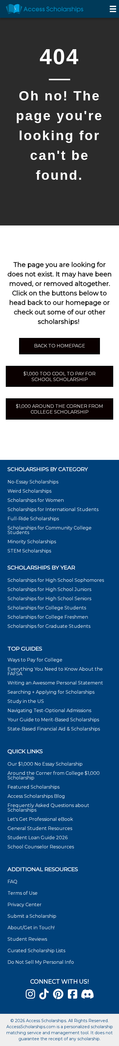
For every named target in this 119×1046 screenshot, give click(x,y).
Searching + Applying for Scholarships (51, 692)
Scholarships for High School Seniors (49, 598)
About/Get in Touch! (31, 927)
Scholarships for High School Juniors (49, 589)
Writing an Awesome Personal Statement (55, 683)
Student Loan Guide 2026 (38, 837)
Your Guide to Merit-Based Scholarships (54, 719)
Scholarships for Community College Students (50, 530)
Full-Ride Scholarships (33, 518)
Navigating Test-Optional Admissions (49, 710)
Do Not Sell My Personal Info (41, 962)
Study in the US (26, 701)
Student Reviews (27, 939)
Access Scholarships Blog (36, 796)
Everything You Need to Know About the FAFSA (55, 671)
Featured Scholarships (34, 787)
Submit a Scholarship (32, 916)
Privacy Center (25, 904)
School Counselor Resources (41, 847)
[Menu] (113, 9)
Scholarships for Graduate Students (49, 626)
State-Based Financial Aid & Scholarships (54, 729)
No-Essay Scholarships (33, 482)
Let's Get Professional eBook (40, 819)
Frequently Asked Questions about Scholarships (48, 808)
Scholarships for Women (36, 500)
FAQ (12, 881)
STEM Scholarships (29, 551)
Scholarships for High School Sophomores (56, 580)
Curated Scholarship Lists (36, 950)
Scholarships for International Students (53, 509)
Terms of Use (23, 893)
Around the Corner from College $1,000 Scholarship (54, 775)
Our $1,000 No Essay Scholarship (45, 764)
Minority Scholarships (32, 541)
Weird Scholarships (29, 491)
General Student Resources (40, 828)
